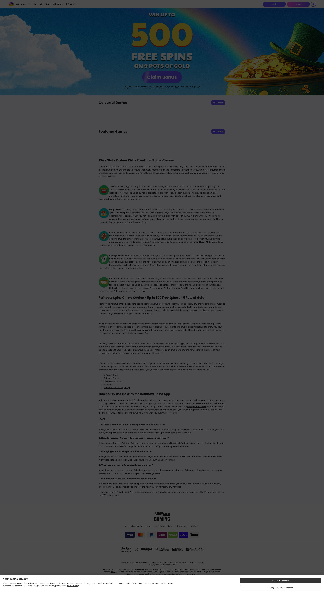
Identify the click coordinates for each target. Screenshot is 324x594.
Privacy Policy (73, 585)
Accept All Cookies (280, 581)
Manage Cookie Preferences (280, 587)
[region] (162, 584)
